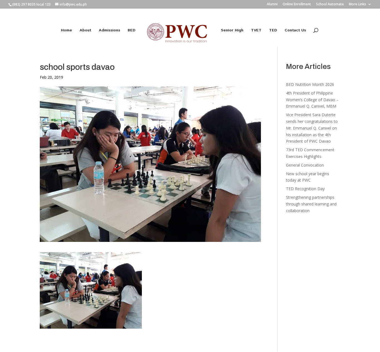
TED (273, 30)
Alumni (272, 4)
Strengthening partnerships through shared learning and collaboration (311, 204)
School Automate (330, 4)
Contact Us (295, 30)
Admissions (109, 30)
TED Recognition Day (305, 188)
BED (131, 30)
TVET (256, 30)
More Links (357, 4)
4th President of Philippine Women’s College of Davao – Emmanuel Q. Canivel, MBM (312, 99)
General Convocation (305, 165)
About (85, 30)
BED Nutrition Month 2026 (310, 84)
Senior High (232, 30)
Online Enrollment (297, 4)
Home (66, 30)
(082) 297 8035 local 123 (31, 4)
